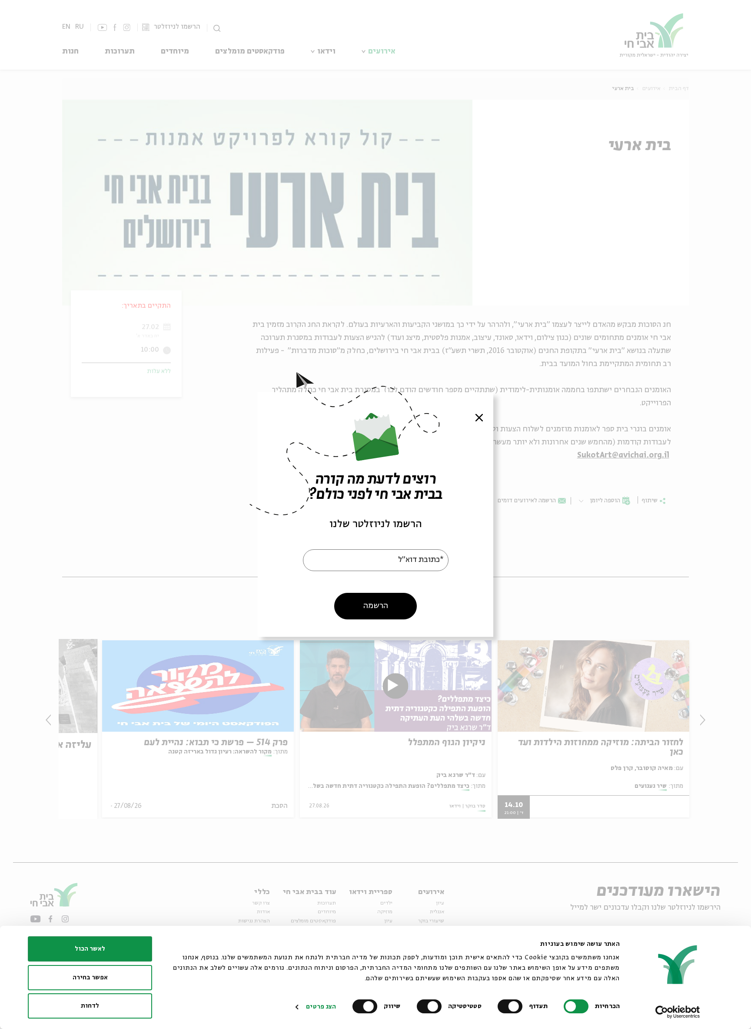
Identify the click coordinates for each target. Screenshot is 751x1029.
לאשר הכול (90, 949)
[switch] (512, 1006)
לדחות (90, 1006)
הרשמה (375, 606)
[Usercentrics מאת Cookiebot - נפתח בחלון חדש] (678, 1012)
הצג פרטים (321, 1007)
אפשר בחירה (90, 978)
